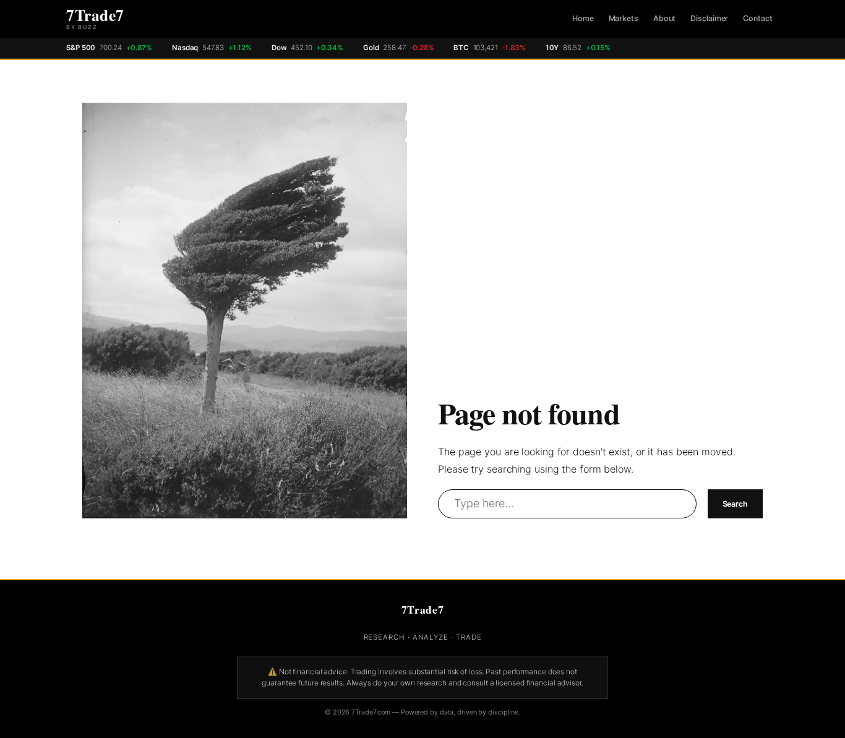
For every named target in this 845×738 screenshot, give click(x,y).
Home (583, 18)
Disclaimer (709, 18)
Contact (757, 18)
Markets (623, 18)
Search (735, 503)
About (664, 18)
